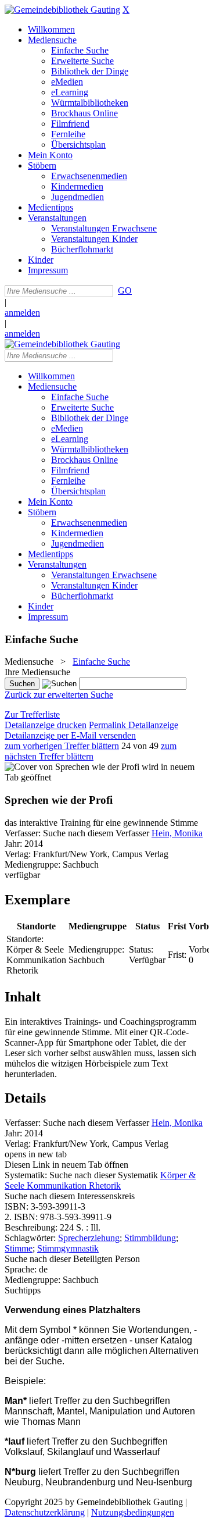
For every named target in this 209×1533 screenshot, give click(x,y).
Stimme (19, 1248)
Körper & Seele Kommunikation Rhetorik (100, 1180)
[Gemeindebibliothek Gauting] (62, 10)
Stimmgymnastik (68, 1248)
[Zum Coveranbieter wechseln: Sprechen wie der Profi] (72, 767)
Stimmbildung (150, 1238)
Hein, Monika (177, 833)
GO (125, 290)
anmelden (22, 313)
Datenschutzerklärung (45, 1512)
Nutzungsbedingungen (132, 1512)
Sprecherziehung (89, 1238)
